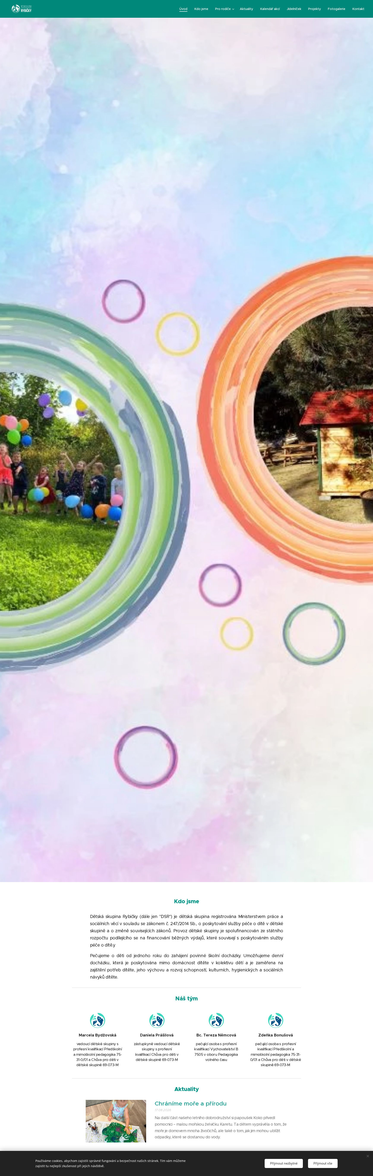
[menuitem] (184, 8)
